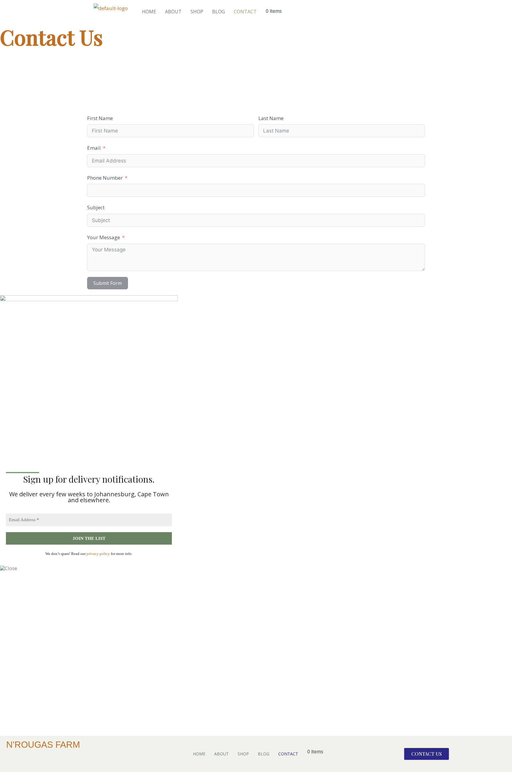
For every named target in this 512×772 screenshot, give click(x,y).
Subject (96, 207)
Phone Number (105, 177)
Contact (245, 11)
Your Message (103, 237)
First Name (100, 118)
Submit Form (107, 283)
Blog (218, 11)
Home (149, 11)
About (173, 11)
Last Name (271, 118)
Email (94, 147)
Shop (197, 11)
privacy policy (98, 553)
